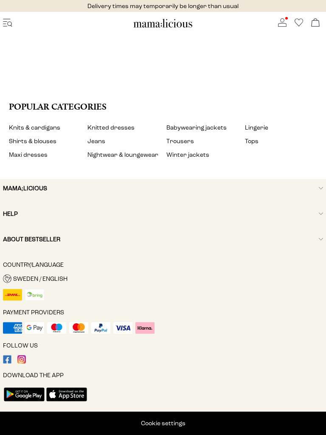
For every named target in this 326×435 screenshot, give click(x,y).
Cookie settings (163, 423)
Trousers (180, 141)
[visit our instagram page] (21, 361)
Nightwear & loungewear (122, 154)
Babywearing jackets (196, 127)
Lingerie (256, 127)
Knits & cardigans (34, 127)
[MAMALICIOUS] (163, 26)
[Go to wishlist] (299, 24)
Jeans (96, 141)
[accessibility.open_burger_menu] (7, 23)
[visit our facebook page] (7, 361)
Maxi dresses (28, 154)
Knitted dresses (111, 127)
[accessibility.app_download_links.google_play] (24, 402)
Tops (252, 141)
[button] (163, 278)
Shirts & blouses (32, 141)
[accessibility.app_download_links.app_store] (66, 402)
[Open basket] (315, 23)
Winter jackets (187, 154)
